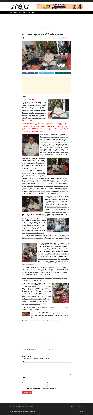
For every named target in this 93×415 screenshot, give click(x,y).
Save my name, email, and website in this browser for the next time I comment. (39, 388)
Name (23, 377)
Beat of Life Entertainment (30, 411)
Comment (24, 361)
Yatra (24, 1)
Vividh (30, 1)
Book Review (20, 1)
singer (58, 320)
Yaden (27, 1)
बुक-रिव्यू (20, 12)
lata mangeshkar (41, 320)
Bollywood (27, 320)
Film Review (15, 1)
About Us (33, 1)
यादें (26, 12)
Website (49, 382)
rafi (55, 320)
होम (11, 12)
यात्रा (24, 12)
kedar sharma (33, 320)
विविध (29, 12)
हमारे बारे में (33, 12)
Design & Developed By (21, 411)
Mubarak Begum (49, 320)
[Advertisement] (46, 22)
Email (23, 382)
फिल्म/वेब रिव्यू (15, 12)
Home (11, 1)
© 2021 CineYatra (13, 411)
